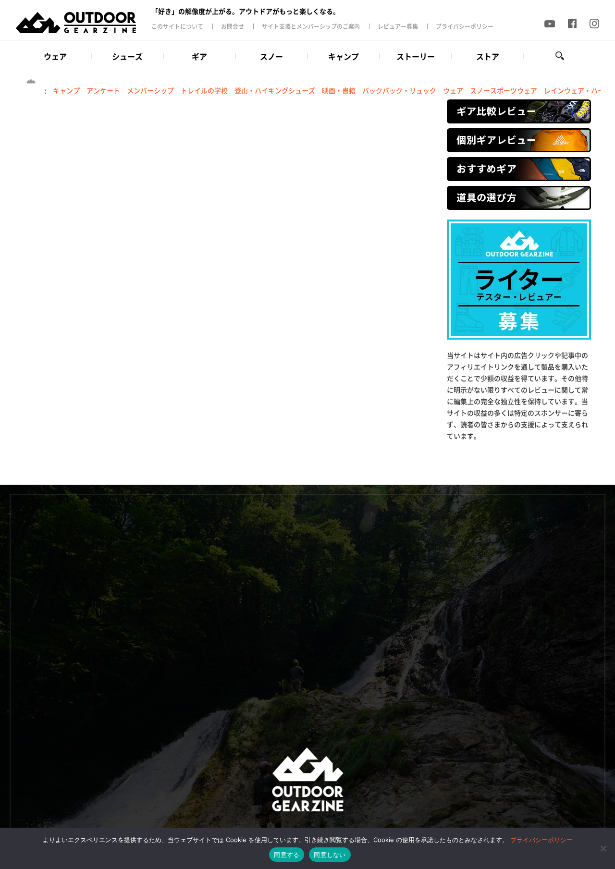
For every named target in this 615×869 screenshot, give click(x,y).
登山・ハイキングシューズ (274, 90)
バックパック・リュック (399, 90)
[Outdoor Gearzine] (83, 22)
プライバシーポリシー (464, 26)
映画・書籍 (339, 90)
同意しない (329, 854)
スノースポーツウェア (503, 90)
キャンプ (66, 90)
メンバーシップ (150, 90)
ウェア (453, 90)
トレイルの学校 (204, 90)
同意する (286, 854)
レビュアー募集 (398, 26)
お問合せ (232, 26)
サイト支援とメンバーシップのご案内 (311, 26)
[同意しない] (603, 848)
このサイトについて (177, 26)
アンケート (103, 90)
